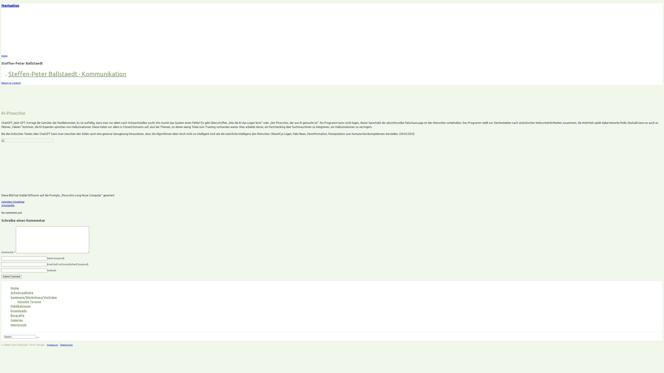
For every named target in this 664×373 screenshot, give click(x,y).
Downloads (19, 311)
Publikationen (21, 306)
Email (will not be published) (67, 264)
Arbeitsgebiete (22, 292)
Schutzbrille (8, 205)
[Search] (37, 337)
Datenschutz (66, 344)
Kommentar (8, 252)
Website (51, 270)
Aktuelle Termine (29, 301)
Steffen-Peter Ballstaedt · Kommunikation (67, 73)
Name (55, 258)
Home (15, 288)
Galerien (17, 320)
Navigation (10, 5)
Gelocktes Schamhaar (13, 201)
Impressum (18, 325)
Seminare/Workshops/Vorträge (34, 297)
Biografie (17, 315)
